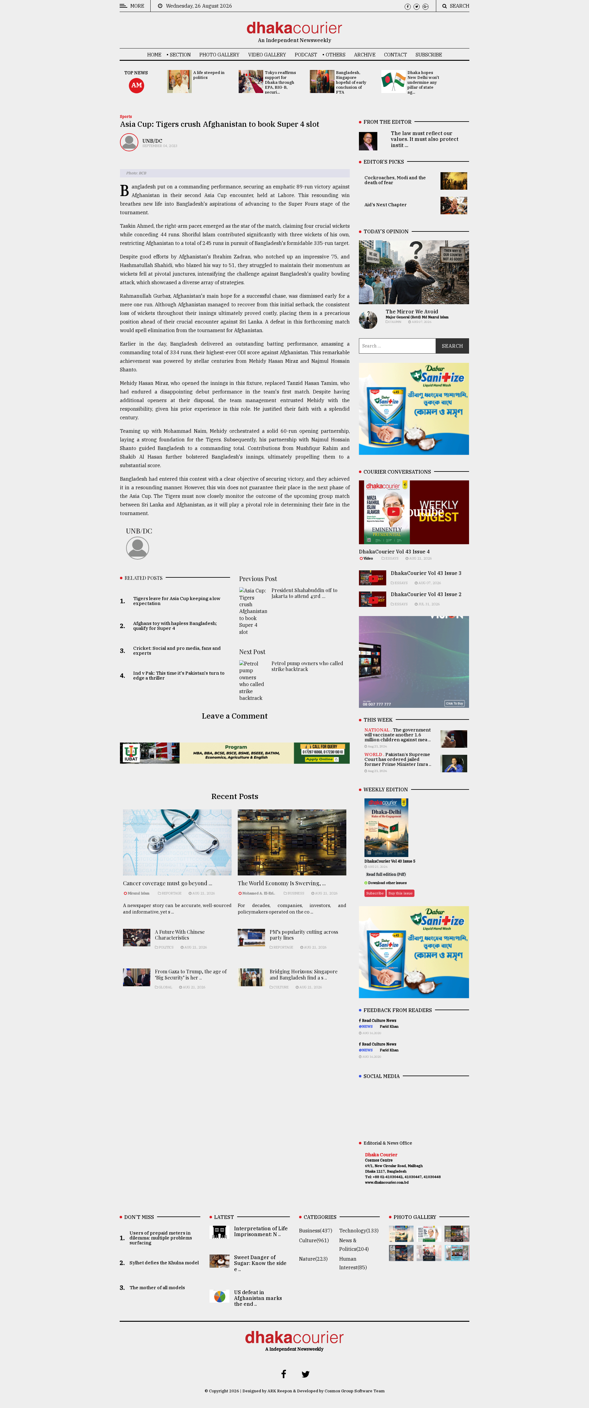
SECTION (180, 55)
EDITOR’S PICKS (384, 162)
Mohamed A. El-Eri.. (258, 893)
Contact (395, 55)
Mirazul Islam (139, 893)
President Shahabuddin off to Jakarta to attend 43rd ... (304, 593)
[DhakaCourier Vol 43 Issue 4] (429, 1238)
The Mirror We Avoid (412, 311)
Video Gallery (267, 55)
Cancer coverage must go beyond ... (167, 883)
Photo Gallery (219, 55)
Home (154, 55)
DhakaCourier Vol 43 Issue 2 (426, 594)
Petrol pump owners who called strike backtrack (307, 666)
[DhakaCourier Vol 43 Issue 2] (401, 1257)
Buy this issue (400, 893)
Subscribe (429, 55)
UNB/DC (152, 141)
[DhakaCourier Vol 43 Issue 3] (457, 1238)
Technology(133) (359, 1231)
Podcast (306, 55)
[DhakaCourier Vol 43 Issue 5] (401, 1238)
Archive (364, 55)
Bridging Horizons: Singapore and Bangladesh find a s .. (303, 974)
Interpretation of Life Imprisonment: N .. (261, 1231)
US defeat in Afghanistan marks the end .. (258, 1298)
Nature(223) (313, 1259)
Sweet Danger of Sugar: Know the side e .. (260, 1263)
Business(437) (315, 1231)
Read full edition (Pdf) (386, 874)
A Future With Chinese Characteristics (180, 935)
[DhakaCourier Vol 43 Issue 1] (429, 1257)
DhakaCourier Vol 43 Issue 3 (426, 573)
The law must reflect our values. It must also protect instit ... (424, 139)
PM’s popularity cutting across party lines (304, 935)
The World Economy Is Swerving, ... (282, 883)
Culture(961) (314, 1240)
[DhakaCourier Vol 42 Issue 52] (457, 1257)
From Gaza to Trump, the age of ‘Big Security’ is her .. (191, 974)
